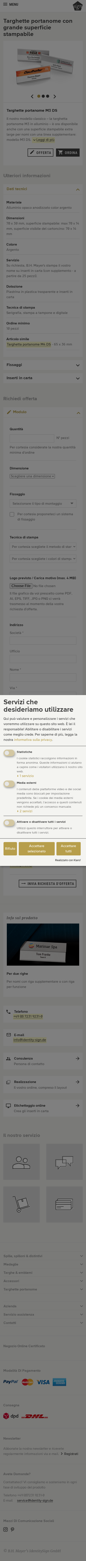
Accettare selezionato (37, 848)
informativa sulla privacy (33, 740)
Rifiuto (10, 848)
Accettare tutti (68, 848)
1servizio (25, 776)
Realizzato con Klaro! (68, 860)
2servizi (24, 811)
